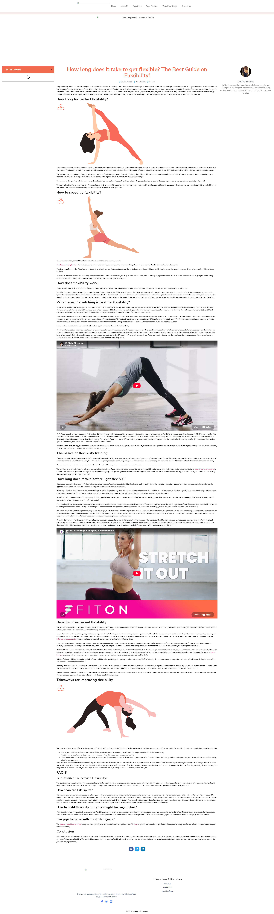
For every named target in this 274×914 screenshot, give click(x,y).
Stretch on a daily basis (66, 265)
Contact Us (186, 6)
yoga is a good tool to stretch (71, 824)
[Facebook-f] (102, 901)
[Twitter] (106, 901)
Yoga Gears (137, 6)
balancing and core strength (205, 469)
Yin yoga (134, 824)
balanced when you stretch (66, 639)
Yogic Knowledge (170, 6)
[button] (51, 70)
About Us (124, 6)
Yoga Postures (152, 6)
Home (113, 6)
